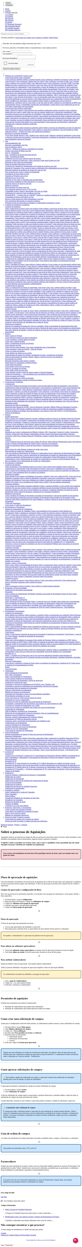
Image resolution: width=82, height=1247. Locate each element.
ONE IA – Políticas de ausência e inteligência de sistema (24, 149)
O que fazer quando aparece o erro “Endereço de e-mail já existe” (27, 135)
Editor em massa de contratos (52, 555)
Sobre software (53, 442)
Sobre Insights (10, 476)
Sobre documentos (11, 467)
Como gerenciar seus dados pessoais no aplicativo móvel (24, 128)
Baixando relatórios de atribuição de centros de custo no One (25, 170)
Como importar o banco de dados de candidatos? (27, 519)
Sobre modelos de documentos (60, 497)
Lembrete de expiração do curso (16, 682)
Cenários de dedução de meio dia (38, 330)
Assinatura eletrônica (12, 484)
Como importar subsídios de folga (67, 295)
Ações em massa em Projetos (15, 376)
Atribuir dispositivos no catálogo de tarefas (55, 763)
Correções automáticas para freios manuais (37, 249)
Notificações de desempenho (14, 788)
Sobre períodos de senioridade (27, 295)
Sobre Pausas (53, 38)
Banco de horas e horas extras (15, 235)
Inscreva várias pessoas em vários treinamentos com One (24, 199)
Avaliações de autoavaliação (69, 623)
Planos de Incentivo (55, 399)
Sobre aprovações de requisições (44, 524)
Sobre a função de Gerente (62, 565)
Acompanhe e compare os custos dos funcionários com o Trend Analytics (37, 422)
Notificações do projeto (13, 777)
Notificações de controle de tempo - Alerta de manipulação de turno (40, 247)
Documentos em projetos (13, 359)
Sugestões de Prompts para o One (16, 176)
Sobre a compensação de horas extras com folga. (48, 251)
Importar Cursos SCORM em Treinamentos (19, 715)
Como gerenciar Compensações (51, 388)
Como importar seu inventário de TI (28, 763)
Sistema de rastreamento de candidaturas (18, 509)
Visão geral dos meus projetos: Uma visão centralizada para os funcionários (30, 347)
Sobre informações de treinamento (16, 673)
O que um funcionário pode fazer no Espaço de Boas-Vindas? (53, 97)
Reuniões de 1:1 (10, 653)
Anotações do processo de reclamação (33, 634)
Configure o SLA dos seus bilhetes (17, 806)
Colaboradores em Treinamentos (16, 723)
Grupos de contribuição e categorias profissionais (53, 571)
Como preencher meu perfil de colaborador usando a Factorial (44, 110)
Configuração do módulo (50, 445)
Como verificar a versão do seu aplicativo (45, 130)
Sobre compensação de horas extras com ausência (22, 209)
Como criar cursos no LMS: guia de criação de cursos (23, 698)
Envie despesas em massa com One (17, 187)
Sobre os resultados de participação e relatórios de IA (53, 663)
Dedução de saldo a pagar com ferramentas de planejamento (60, 328)
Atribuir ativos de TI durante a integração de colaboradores (36, 767)
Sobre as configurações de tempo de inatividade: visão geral (25, 287)
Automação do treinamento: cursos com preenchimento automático (27, 694)
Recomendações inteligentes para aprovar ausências (38, 276)
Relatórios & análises (12, 474)
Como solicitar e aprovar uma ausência (40, 270)
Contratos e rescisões (12, 547)
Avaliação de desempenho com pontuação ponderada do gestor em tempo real (40, 621)
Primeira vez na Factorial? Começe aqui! (18, 76)
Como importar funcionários (22, 97)
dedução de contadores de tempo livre (18, 326)
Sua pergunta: (7, 54)
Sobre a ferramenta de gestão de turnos (47, 311)
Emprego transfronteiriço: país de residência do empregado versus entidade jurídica (43, 100)
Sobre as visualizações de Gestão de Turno (19, 311)
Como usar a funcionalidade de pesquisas (19, 640)
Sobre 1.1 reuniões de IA (13, 655)
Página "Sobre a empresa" (45, 522)
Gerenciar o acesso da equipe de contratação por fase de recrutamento (28, 544)
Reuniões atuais (57, 655)
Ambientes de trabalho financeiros (16, 426)
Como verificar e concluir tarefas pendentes (45, 586)
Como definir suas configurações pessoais (56, 114)
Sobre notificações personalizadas (68, 601)
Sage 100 (53, 411)
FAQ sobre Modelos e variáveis (39, 499)
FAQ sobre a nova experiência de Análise (25, 482)
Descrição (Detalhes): (10, 58)
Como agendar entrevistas (57, 526)
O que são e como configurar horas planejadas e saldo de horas (42, 210)
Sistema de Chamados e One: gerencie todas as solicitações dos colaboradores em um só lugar (36, 168)
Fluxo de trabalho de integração (15, 603)
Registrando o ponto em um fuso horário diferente (30, 257)
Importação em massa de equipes (25, 571)
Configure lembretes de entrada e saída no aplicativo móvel (37, 243)
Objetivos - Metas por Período (43, 628)
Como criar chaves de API (44, 85)
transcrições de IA (21, 657)
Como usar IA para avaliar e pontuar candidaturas (45, 528)
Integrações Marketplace (13, 736)
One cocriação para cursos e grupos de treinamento (22, 172)
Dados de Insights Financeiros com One (18, 164)
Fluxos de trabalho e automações (16, 599)
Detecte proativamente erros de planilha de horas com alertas (40, 245)
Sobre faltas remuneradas (60, 272)
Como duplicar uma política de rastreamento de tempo (57, 261)
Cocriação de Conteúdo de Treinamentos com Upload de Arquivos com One (31, 166)
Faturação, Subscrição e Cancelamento (18, 808)
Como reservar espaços (32, 580)
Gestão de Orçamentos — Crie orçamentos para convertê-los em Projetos (29, 374)
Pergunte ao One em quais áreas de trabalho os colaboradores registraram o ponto (32, 203)
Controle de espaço (11, 578)
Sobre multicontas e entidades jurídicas (65, 93)
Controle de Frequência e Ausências (17, 205)
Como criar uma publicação (14, 650)
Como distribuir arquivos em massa (30, 467)
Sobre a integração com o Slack (22, 742)
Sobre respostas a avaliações (34, 615)
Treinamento (9, 671)
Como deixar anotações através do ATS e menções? (30, 526)
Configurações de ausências (14, 286)
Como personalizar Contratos (23, 551)
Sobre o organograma (46, 565)
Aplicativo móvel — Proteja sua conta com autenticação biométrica (27, 131)
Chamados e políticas (12, 790)
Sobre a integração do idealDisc (55, 738)
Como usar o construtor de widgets (59, 478)
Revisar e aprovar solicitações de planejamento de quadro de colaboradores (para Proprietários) (49, 455)
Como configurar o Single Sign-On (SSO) (29, 81)
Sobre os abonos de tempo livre (15, 270)
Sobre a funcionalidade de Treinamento (18, 677)
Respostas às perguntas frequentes (16, 133)
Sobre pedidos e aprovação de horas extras (53, 209)
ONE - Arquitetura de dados (14, 157)
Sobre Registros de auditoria (63, 85)
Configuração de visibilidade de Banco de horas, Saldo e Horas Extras (28, 259)
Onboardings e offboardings (18, 757)
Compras (8, 440)
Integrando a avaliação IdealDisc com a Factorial (21, 744)
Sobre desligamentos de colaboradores (18, 549)
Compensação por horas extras (68, 230)
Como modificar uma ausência (15, 280)
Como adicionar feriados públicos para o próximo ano (30, 299)
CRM (7, 447)
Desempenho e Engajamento (14, 611)
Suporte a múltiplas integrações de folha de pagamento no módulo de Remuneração (47, 409)
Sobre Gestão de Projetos (13, 336)
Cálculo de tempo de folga (46, 295)
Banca (23, 445)
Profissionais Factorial (12, 395)
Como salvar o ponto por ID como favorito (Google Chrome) (44, 239)
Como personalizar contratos (61, 553)
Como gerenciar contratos (51, 549)
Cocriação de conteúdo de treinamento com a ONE (22, 705)
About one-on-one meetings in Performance (30, 617)
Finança (7, 415)
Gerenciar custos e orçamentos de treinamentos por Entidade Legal (27, 721)
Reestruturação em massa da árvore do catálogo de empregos (52, 573)
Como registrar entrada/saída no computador (55, 218)
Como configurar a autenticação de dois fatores (21, 95)
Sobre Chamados (11, 794)
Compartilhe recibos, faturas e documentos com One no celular (26, 191)
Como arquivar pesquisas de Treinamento (19, 730)
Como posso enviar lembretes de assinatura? (34, 490)
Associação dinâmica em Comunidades (58, 651)
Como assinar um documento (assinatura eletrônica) (22, 486)
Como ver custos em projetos (15, 351)
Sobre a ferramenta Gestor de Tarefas (17, 586)
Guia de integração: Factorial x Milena (43, 407)
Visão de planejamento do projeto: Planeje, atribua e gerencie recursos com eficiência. (34, 357)
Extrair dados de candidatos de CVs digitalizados (57, 542)
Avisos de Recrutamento (13, 782)
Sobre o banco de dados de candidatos (18, 511)
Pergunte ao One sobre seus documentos (18, 162)
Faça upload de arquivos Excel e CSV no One (20, 189)
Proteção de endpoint (56, 757)
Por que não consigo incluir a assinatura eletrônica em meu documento (35, 488)
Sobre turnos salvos (53, 318)
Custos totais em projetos (13, 365)
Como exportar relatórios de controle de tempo (34, 220)
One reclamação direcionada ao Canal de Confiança (22, 201)
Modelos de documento (13, 494)
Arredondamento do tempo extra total (59, 257)
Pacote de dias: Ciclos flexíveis (50, 301)
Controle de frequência (12, 207)
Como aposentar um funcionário (56, 122)
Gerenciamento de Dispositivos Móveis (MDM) (51, 756)
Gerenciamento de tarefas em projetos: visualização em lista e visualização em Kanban (34, 355)
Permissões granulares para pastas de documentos (44, 594)
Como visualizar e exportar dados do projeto (20, 339)
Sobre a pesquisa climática (55, 644)
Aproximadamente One (13, 143)
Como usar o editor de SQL (59, 476)
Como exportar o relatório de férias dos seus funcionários (58, 268)
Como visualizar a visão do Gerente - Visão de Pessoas (23, 349)
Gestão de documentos (12, 465)
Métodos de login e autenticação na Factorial (20, 85)
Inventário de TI (10, 761)
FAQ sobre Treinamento (13, 675)
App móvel (9, 126)
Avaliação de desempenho (14, 613)
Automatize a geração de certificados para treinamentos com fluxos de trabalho (31, 686)
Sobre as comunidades (60, 650)
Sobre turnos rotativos (12, 316)
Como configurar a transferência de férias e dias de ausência (25, 297)
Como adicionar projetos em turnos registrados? (21, 338)
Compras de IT (29, 756)
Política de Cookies (7, 1235)
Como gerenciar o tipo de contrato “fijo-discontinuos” (33, 553)
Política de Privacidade (22, 1235)
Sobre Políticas (10, 796)
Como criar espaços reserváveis (51, 580)
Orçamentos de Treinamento (14, 709)
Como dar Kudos (11, 669)
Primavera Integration (63, 407)
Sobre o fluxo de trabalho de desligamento (41, 603)
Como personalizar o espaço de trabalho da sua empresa (46, 87)
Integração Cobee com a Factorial (26, 740)
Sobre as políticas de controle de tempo (41, 212)
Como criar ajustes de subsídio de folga (25, 268)
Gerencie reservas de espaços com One (18, 183)
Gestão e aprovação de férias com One (18, 151)
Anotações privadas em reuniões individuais (42, 657)
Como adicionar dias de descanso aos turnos (39, 313)
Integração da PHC (22, 407)
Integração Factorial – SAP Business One (64, 750)
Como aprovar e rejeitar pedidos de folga (40, 266)
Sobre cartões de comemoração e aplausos (38, 650)
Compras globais (69, 757)
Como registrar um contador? (66, 393)
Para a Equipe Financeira (25, 436)
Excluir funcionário (21, 559)
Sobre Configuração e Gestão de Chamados (20, 792)
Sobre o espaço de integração (64, 522)
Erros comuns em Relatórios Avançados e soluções (32, 476)
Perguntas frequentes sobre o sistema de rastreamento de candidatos (35, 538)
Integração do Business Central (32, 748)
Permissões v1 (10, 598)
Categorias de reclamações (55, 634)
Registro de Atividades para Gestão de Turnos (32, 322)
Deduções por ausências (13, 324)
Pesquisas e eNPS (11, 638)
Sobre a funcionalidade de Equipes (26, 565)
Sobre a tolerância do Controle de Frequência (30, 214)
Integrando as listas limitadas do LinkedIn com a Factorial (57, 744)
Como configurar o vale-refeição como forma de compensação (59, 391)
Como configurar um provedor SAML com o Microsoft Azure (26, 83)
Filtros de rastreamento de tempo (62, 253)
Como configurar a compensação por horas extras (64, 234)
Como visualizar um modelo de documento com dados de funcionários (29, 495)
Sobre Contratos (36, 549)
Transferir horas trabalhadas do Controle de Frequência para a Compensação (46, 395)
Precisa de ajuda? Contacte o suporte (17, 817)
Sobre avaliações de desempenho (56, 617)
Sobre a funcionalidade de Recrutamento (45, 511)
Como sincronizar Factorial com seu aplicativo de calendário (41, 113)
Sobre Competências (34, 626)
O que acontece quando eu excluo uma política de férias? (29, 293)
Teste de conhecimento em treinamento (18, 690)
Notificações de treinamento (14, 779)
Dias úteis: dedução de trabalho (15, 330)
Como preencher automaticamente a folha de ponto (42, 222)
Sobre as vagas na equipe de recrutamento (36, 536)
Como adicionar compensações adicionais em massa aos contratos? (44, 390)
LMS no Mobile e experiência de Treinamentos (21, 711)
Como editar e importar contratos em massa (48, 551)
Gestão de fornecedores (33, 445)
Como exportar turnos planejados (34, 314)
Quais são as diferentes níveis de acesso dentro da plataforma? (40, 567)
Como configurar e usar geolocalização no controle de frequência (31, 216)
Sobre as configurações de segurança (39, 93)
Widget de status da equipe (14, 239)
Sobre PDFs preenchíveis (20, 499)
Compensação (10, 384)
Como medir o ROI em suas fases (16, 370)
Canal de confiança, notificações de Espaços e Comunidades (25, 775)
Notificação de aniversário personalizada (18, 590)
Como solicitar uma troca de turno (50, 316)
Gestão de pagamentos (12, 445)
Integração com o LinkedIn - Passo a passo (35, 750)
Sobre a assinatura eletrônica (49, 486)
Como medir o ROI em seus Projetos (17, 366)
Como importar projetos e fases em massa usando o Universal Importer (29, 372)
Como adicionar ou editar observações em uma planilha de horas (45, 241)
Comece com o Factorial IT (14, 756)
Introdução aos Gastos (12, 432)
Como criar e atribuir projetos (15, 341)
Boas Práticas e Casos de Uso (65, 436)
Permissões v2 (20, 598)
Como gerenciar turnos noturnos (65, 313)
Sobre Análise (43, 482)
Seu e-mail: (6, 51)
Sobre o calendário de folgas (14, 264)
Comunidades (9, 648)
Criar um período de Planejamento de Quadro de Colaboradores (26, 453)
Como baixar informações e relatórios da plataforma (48, 137)
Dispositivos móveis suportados (20, 130)
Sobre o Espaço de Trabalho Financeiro (18, 418)
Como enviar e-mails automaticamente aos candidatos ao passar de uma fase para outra (39, 534)
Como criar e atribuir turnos (70, 311)
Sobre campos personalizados (28, 89)
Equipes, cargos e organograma (15, 563)
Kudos (7, 667)
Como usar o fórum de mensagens (42, 517)
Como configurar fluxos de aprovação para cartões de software (26, 442)
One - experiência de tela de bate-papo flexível (20, 155)
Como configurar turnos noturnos (36, 234)
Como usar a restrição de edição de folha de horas (42, 235)
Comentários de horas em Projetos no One (19, 197)
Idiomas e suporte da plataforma (60, 135)
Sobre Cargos (9, 565)
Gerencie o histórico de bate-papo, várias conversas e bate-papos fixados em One (32, 160)
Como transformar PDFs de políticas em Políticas (28, 472)
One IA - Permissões (12, 153)
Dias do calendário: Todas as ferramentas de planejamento (50, 326)
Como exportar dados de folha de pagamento (52, 386)
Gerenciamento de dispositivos (38, 757)
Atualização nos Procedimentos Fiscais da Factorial (40, 230)
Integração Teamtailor (12, 746)
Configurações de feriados (68, 237)
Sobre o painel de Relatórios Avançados (33, 478)
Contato (3, 1233)
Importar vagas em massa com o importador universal (23, 542)
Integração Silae (10, 407)
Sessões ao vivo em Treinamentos (16, 729)
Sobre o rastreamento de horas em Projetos (19, 343)
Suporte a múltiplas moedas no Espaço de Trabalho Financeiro (53, 418)
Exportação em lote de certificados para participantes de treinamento (28, 702)
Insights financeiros (11, 417)
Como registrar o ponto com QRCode (27, 218)
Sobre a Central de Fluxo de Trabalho (43, 601)
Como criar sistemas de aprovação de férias (36, 272)
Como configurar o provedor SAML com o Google (61, 81)
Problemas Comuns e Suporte (44, 436)
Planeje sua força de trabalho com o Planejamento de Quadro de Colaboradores (42, 460)
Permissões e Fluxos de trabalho (16, 588)
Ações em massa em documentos (37, 470)
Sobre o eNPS (28, 642)
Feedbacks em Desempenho (50, 623)
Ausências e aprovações (13, 262)
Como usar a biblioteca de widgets (33, 480)
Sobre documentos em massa (35, 469)
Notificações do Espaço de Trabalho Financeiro (21, 786)
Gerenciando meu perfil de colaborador (18, 108)
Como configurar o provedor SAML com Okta (63, 83)
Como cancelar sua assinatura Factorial (18, 809)
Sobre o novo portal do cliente (15, 813)
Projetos (8, 334)
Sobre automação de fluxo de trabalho (18, 601)
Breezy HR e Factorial (27, 746)
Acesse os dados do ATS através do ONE (42, 540)
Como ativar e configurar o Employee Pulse (20, 663)
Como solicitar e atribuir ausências (36, 264)
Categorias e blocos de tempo (21, 251)
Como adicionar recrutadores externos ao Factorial (59, 515)
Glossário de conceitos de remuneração (56, 397)
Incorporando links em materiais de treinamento (21, 688)
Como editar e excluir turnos (14, 313)
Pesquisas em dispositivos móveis (21, 646)
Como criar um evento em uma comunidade (29, 651)
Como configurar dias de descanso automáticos (62, 314)
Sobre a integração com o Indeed (16, 738)
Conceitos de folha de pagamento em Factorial (20, 386)
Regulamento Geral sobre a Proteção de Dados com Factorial (35, 521)
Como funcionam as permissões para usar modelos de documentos (27, 497)
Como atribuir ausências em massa (50, 274)
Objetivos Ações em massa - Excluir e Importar (58, 626)
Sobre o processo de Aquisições (47, 443)
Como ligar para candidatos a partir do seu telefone (45, 532)
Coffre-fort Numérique (12, 503)
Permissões (9, 592)
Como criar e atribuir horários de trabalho (64, 220)
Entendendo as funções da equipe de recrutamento (42, 569)
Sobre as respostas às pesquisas (43, 642)
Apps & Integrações (12, 732)
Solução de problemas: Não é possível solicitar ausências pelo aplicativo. (31, 282)
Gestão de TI (9, 752)
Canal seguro (9, 632)
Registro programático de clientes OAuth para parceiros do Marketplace (29, 734)
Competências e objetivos (13, 625)
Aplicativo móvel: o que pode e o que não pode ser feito (34, 103)
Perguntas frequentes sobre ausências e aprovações (42, 278)
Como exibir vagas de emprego (25, 522)
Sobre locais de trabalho (66, 89)
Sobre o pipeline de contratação (25, 513)
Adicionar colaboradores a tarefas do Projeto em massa (23, 380)
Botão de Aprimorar (12, 185)
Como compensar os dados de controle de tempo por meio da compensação (30, 393)
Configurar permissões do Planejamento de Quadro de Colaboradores (28, 457)
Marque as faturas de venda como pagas (34, 449)
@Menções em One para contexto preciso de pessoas (23, 158)
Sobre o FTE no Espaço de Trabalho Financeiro (45, 426)
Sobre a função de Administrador (16, 594)
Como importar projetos (13, 345)
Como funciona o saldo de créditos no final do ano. (22, 301)
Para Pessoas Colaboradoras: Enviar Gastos (35, 434)
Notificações (9, 773)
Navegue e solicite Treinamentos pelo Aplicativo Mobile (24, 717)
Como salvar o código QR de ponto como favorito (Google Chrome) (36, 237)
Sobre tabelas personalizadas (48, 89)
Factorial (33, 1235)
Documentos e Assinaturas (14, 463)
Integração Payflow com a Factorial (69, 742)
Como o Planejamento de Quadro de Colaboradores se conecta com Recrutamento (43, 459)
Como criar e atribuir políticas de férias (59, 287)
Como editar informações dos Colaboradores (48, 99)
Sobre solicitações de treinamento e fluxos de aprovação (24, 680)
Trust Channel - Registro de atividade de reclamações (26, 636)
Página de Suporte (7, 825)
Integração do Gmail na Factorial (49, 740)
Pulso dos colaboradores (13, 661)
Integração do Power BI (13, 748)
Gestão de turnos (10, 309)
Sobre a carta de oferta (52, 519)
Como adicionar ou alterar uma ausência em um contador (24, 232)
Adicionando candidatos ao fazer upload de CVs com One (24, 182)
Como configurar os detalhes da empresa (54, 79)
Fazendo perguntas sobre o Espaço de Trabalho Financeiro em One (57, 428)
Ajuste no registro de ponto (46, 228)
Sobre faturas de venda (12, 449)
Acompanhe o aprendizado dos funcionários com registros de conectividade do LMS (33, 704)
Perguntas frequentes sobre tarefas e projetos (20, 361)
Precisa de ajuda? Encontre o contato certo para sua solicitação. (26, 821)
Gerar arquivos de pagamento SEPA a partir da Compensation (40, 396)
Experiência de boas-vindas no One (17, 174)
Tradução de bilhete (11, 804)
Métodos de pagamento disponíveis (17, 815)
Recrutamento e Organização (15, 507)
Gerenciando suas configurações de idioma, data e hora (61, 118)
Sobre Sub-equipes (46, 576)
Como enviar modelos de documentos (65, 495)
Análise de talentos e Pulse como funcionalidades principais (31, 619)
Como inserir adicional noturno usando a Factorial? (45, 226)
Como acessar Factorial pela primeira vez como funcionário (25, 122)
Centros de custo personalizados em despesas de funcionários (54, 424)
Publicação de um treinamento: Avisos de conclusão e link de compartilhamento (32, 713)
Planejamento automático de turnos (34, 320)
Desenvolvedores (11, 759)
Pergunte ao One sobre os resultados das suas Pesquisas (23, 180)
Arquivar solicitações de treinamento (17, 725)
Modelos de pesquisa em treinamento (17, 692)
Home (7, 9)
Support (7, 11)
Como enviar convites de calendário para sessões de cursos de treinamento (30, 707)
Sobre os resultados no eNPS (61, 640)
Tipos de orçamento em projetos (16, 368)
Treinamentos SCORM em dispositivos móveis (21, 719)
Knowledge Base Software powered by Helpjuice (41, 1240)
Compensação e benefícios (14, 382)
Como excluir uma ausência (68, 278)
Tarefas (7, 584)
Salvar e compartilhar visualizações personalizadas (33, 105)
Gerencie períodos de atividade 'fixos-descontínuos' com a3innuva (27, 411)
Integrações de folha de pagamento (17, 405)
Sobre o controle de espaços (14, 580)
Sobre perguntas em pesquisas (64, 642)
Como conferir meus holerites (52, 467)
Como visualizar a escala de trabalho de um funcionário (23, 120)
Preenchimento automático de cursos (17, 696)
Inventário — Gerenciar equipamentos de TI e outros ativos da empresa (40, 769)
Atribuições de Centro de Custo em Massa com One (22, 193)
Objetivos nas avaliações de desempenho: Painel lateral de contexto (40, 622)
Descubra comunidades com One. (16, 145)
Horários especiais (18, 234)
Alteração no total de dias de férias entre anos (63, 299)
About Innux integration (36, 738)
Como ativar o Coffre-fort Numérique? (18, 505)
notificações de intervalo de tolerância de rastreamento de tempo (26, 781)
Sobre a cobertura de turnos (29, 316)
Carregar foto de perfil (70, 120)
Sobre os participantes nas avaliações (56, 615)
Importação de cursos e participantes (17, 700)
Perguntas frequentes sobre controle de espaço (26, 582)
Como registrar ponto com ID (15, 222)
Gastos (7, 430)
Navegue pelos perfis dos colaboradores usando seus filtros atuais (49, 574)
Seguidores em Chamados (14, 800)
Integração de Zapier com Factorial (45, 742)
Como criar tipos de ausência (63, 270)
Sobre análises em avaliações (15, 615)
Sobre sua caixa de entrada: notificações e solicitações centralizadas (49, 112)
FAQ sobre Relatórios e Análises (50, 605)
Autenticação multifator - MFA (47, 95)
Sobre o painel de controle (14, 110)
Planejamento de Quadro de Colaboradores (19, 451)
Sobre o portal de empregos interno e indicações (53, 513)
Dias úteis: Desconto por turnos (29, 328)
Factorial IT (9, 754)
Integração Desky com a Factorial (69, 746)
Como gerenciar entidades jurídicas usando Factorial (22, 79)
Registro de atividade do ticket (15, 802)
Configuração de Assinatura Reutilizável (46, 492)
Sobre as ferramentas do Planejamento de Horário (29, 318)
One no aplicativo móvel (13, 147)
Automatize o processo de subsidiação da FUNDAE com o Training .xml (29, 684)
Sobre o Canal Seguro (12, 634)
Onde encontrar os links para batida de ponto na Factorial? (32, 224)
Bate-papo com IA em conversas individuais (37, 655)
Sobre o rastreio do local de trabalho (67, 212)
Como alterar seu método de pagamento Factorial (21, 811)
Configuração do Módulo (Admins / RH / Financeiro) (38, 432)
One (6, 141)
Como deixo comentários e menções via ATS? (26, 515)
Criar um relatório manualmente (59, 482)
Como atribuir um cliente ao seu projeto (18, 353)
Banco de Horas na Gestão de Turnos (59, 320)
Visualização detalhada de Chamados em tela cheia (22, 798)
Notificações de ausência (13, 784)
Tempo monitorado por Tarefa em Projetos (19, 378)
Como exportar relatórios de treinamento (18, 678)
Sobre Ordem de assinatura (23, 492)
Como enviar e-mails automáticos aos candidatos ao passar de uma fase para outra (41, 530)
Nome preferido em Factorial (52, 120)
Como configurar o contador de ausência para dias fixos (48, 289)
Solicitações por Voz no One (14, 178)
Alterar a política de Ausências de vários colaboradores (30, 305)
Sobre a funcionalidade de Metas (16, 626)
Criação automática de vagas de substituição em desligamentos (50, 559)
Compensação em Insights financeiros (40, 420)
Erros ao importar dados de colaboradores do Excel (37, 91)
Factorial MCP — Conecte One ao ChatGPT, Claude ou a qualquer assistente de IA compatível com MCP (41, 195)
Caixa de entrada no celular (69, 130)
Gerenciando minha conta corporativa (17, 78)
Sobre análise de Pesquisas (42, 640)
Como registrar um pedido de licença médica (41, 280)
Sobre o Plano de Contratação (67, 540)
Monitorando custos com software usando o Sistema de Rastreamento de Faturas (32, 1217)
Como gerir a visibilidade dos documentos (60, 469)
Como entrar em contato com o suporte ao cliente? (32, 38)
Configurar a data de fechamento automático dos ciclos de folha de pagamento (41, 398)
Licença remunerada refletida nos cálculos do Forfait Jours (31, 253)
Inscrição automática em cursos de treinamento (20, 727)
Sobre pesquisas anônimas (37, 644)
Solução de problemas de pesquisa (44, 646)
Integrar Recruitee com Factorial (46, 746)
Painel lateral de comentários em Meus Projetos (21, 363)
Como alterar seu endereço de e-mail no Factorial (25, 118)
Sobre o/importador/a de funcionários (20, 106)
